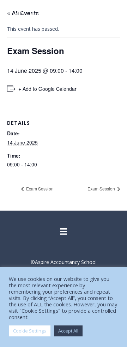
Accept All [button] (68, 331)
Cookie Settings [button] (29, 331)
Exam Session (39, 189)
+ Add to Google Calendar (47, 88)
